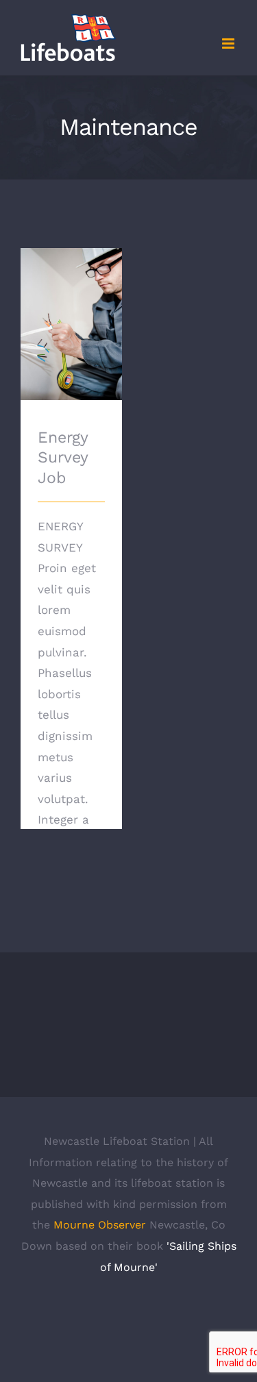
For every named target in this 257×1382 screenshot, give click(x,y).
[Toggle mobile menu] (229, 43)
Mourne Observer (99, 1224)
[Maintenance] (71, 324)
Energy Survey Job (71, 304)
